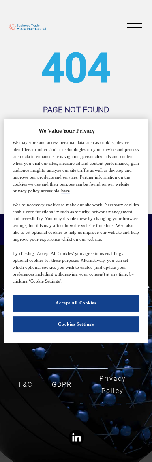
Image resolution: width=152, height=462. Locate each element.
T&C (25, 385)
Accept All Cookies (76, 302)
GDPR (62, 385)
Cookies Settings (76, 324)
